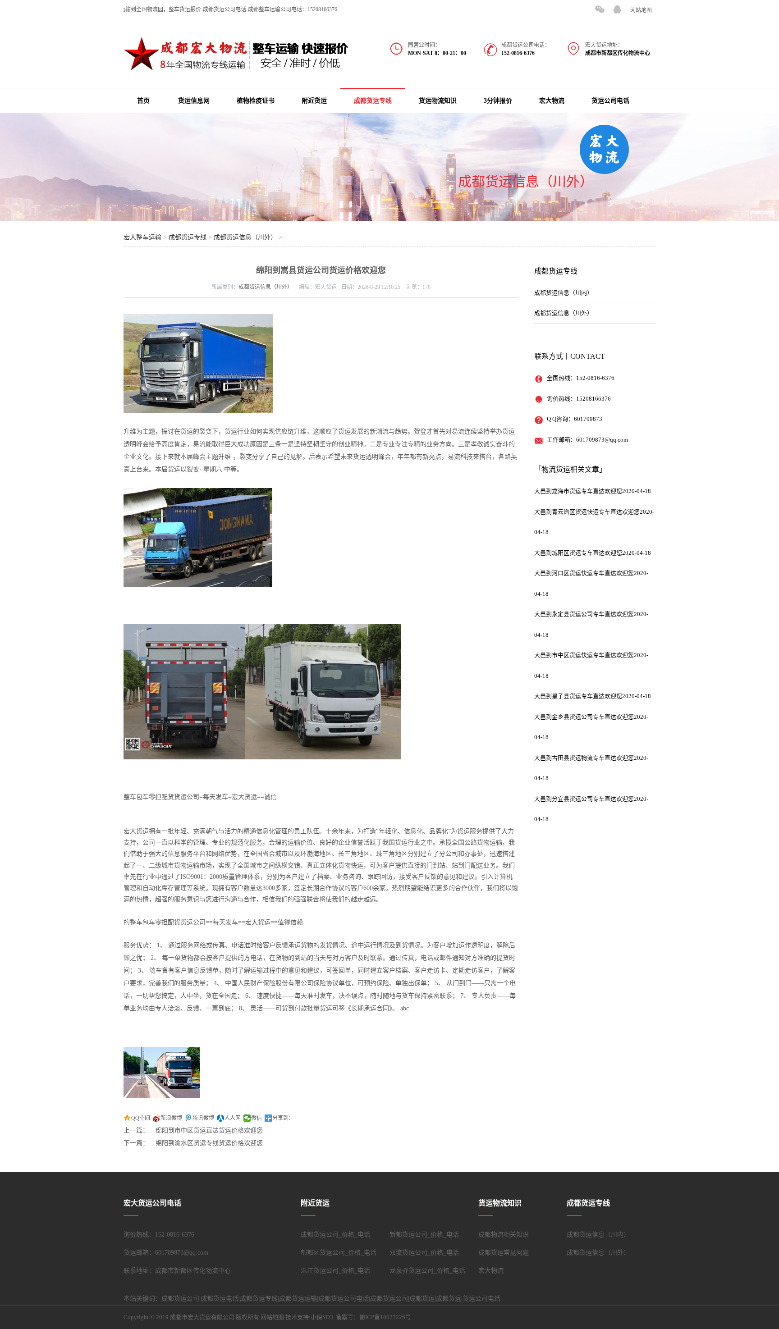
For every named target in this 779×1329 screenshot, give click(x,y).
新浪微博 (171, 1118)
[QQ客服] (617, 9)
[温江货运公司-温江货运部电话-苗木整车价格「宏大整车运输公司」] (236, 66)
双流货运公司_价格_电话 (424, 1252)
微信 (256, 1118)
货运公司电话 (610, 100)
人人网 (233, 1118)
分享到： (283, 1118)
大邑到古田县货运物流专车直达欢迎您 (584, 757)
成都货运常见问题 (503, 1252)
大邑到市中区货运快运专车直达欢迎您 (584, 655)
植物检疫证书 (256, 100)
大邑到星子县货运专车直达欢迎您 (578, 696)
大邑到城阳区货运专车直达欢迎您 (578, 552)
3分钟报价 (498, 100)
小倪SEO (322, 1317)
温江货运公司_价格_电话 (335, 1270)
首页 (143, 100)
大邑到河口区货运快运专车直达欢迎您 (584, 573)
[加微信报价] (599, 9)
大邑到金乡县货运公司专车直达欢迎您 (584, 716)
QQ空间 (140, 1118)
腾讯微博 (203, 1118)
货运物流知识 (438, 100)
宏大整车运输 (142, 237)
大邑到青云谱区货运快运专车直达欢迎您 (587, 511)
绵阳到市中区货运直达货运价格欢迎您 (209, 1130)
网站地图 (641, 10)
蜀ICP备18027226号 (385, 1317)
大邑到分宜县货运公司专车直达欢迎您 (584, 798)
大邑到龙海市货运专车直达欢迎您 (578, 491)
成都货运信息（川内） (563, 292)
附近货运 (314, 100)
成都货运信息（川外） (525, 181)
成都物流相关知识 (503, 1234)
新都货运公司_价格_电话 (424, 1234)
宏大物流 (551, 100)
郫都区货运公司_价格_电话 (338, 1252)
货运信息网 (194, 100)
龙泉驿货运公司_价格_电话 (427, 1270)
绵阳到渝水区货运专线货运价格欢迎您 (209, 1143)
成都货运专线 (373, 100)
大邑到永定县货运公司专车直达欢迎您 (584, 614)
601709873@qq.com (602, 439)
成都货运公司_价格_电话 (335, 1234)
